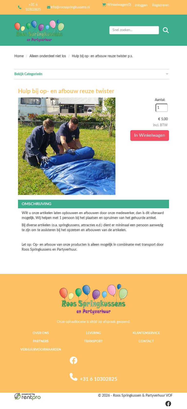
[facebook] (73, 363)
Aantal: (160, 100)
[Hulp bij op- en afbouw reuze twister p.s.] (66, 146)
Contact (146, 341)
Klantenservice (146, 333)
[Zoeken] (166, 30)
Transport (93, 341)
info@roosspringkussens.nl (70, 7)
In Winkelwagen (149, 135)
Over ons (41, 333)
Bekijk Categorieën (28, 74)
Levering (93, 333)
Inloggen (141, 5)
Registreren (160, 5)
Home (19, 56)
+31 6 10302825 (33, 7)
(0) (119, 5)
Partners (40, 341)
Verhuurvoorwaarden (40, 349)
